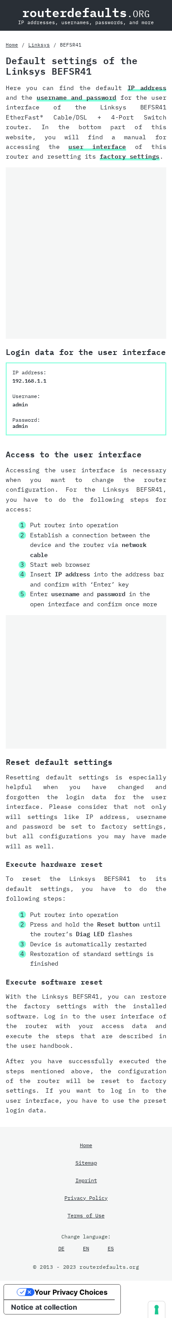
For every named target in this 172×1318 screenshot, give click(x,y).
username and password (76, 97)
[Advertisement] (86, 253)
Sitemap (86, 1162)
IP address (146, 88)
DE (61, 1248)
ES (111, 1248)
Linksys (39, 45)
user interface (97, 147)
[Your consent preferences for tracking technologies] (156, 1309)
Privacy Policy (86, 1197)
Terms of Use (86, 1215)
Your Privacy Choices (71, 1292)
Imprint (86, 1180)
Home (12, 45)
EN (86, 1248)
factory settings (130, 156)
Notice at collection (44, 1307)
